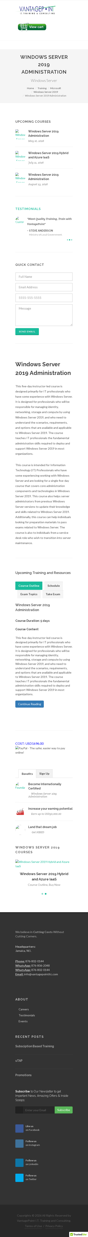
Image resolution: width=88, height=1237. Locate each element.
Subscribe (63, 1110)
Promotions (23, 1075)
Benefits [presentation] (27, 773)
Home (30, 88)
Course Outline (38, 880)
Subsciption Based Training (34, 1046)
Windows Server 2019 (46, 91)
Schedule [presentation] (53, 585)
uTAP (19, 1060)
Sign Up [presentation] (44, 773)
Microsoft (55, 88)
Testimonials (28, 209)
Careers (24, 1009)
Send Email (27, 331)
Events (23, 1021)
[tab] (28, 586)
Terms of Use (33, 1226)
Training (42, 88)
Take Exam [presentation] (53, 594)
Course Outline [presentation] (28, 585)
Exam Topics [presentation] (28, 594)
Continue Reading (29, 704)
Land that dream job (42, 827)
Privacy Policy (54, 1226)
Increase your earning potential (50, 808)
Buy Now (54, 880)
